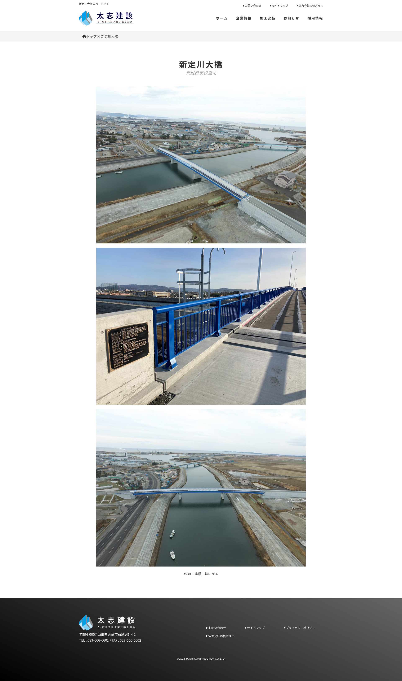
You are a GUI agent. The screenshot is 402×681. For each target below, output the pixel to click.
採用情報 (315, 18)
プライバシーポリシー (300, 628)
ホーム (222, 18)
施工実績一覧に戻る (202, 573)
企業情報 (243, 18)
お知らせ (291, 18)
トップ (91, 36)
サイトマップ (280, 6)
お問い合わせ (253, 6)
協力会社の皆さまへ (311, 6)
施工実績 (267, 18)
